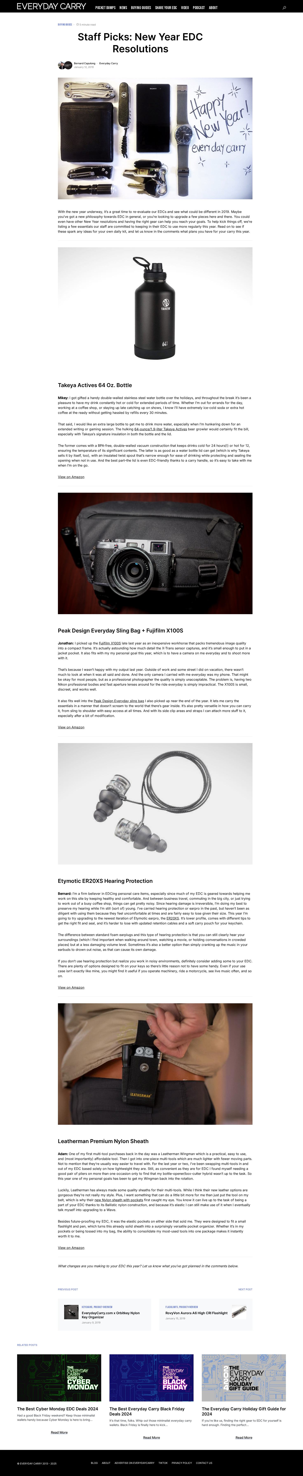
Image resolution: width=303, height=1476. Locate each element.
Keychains (87, 1307)
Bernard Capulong (84, 63)
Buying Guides (65, 24)
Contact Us (204, 1462)
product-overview (103, 1307)
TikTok (163, 1462)
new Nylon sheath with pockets (119, 1200)
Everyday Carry (108, 63)
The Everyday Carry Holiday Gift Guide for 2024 (244, 1411)
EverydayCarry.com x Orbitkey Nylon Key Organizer (111, 1315)
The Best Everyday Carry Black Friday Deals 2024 (147, 1411)
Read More (59, 1432)
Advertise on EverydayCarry (134, 1462)
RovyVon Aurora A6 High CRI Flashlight (197, 1313)
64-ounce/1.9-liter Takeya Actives (160, 429)
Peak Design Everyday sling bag (119, 701)
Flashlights (172, 1307)
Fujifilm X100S (110, 643)
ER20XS (173, 918)
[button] (284, 7)
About (106, 1462)
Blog (94, 1462)
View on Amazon (71, 477)
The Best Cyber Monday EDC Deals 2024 (57, 1408)
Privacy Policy (182, 1462)
